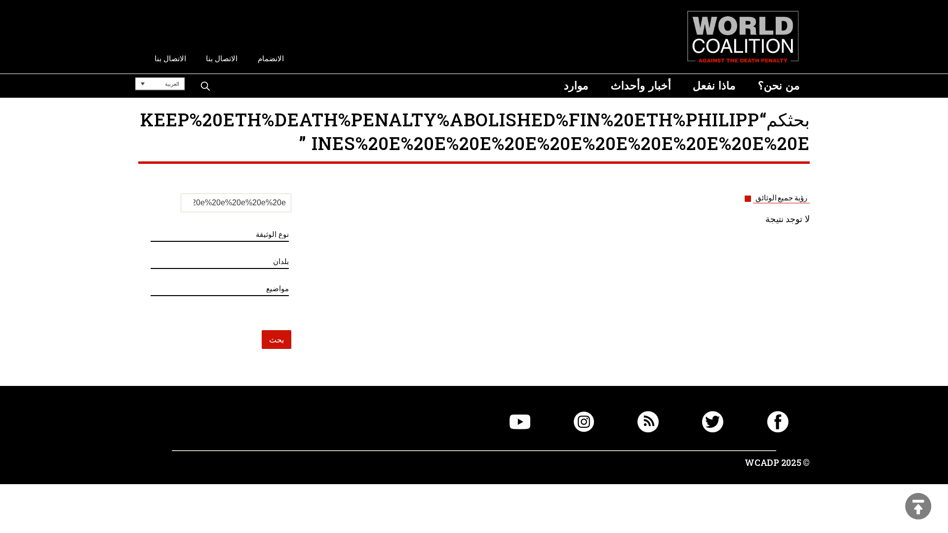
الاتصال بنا (221, 58)
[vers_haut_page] (918, 507)
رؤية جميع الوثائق (781, 197)
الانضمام (271, 58)
